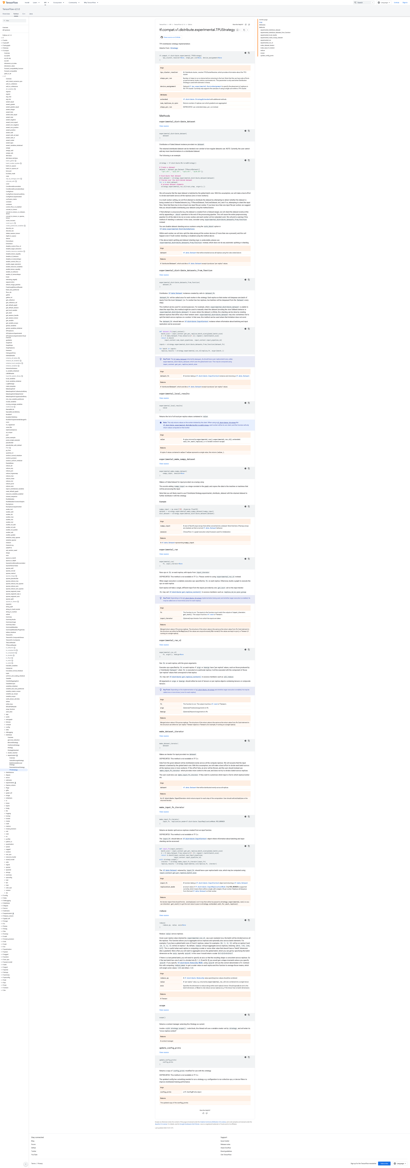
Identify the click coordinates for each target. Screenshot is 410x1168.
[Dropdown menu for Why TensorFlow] (98, 2)
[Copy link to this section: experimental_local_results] (192, 394)
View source (164, 126)
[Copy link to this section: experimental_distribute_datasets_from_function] (214, 270)
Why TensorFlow (90, 3)
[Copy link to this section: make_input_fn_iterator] (186, 807)
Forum (33, 1144)
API (45, 3)
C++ (23, 14)
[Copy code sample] (249, 53)
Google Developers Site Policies (189, 1124)
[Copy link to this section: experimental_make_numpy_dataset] (197, 459)
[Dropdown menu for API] (49, 2)
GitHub (396, 3)
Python (16, 14)
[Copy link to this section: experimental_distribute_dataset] (197, 121)
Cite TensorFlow (226, 1155)
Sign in (405, 2)
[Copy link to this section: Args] (166, 68)
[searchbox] (14, 20)
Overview (6, 14)
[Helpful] (245, 24)
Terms (33, 1163)
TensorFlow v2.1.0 (11, 9)
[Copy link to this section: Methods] (172, 116)
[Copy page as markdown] (244, 30)
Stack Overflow (226, 1148)
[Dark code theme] (245, 53)
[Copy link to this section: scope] (167, 1005)
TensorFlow (163, 24)
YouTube (34, 1155)
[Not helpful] (249, 24)
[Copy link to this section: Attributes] (169, 95)
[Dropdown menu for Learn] (39, 2)
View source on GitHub (172, 37)
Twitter (33, 1151)
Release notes (225, 1144)
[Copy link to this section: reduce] (168, 911)
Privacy (40, 1163)
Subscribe (384, 1163)
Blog (32, 1141)
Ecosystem (57, 3)
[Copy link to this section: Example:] (168, 501)
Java (31, 14)
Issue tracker (225, 1141)
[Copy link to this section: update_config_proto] (183, 1048)
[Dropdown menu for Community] (79, 2)
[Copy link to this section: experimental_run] (180, 549)
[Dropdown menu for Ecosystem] (64, 2)
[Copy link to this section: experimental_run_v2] (183, 640)
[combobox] (364, 2)
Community (73, 3)
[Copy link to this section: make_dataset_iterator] (186, 731)
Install (27, 3)
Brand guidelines (226, 1151)
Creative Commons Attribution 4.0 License (213, 1122)
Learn (35, 3)
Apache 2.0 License (161, 1124)
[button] (14, 38)
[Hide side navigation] (26, 1164)
